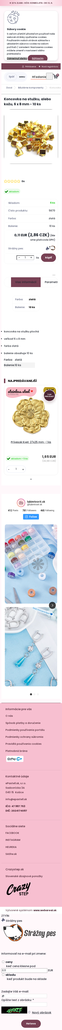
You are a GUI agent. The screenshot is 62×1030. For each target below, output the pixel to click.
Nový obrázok (41, 1013)
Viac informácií (25, 282)
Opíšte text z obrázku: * (17, 1000)
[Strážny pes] (50, 249)
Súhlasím (37, 58)
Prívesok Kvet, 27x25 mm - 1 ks (31, 442)
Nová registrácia (50, 66)
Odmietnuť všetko (17, 58)
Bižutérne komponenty (31, 87)
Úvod (9, 87)
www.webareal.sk (44, 910)
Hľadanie (39, 77)
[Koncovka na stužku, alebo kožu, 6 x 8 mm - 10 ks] (31, 137)
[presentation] (30, 479)
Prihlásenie (30, 66)
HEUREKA (11, 847)
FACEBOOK (12, 833)
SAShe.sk (11, 854)
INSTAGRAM (13, 840)
